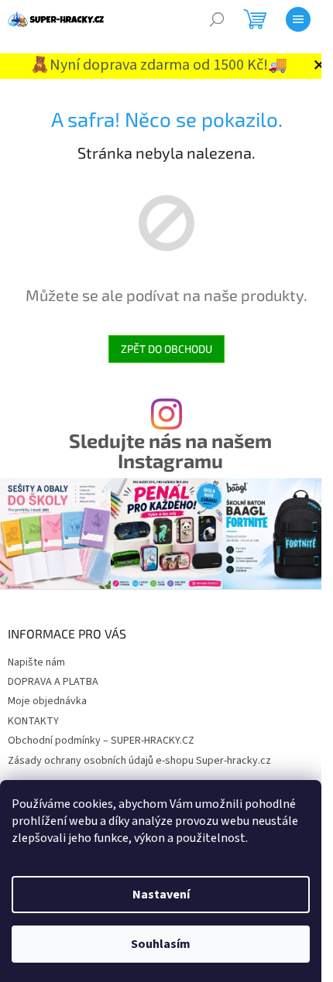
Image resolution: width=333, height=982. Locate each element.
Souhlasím (161, 944)
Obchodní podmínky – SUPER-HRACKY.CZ (101, 740)
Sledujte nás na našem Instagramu (170, 450)
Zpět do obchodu (166, 348)
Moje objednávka (47, 701)
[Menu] (298, 19)
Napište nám (36, 662)
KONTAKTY (33, 721)
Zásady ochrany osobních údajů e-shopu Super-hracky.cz (139, 760)
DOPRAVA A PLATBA (53, 681)
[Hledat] (216, 19)
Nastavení (161, 894)
